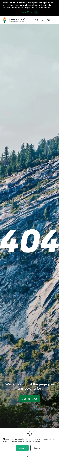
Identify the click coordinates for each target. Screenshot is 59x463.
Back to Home (29, 398)
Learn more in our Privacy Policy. (26, 441)
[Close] (56, 432)
